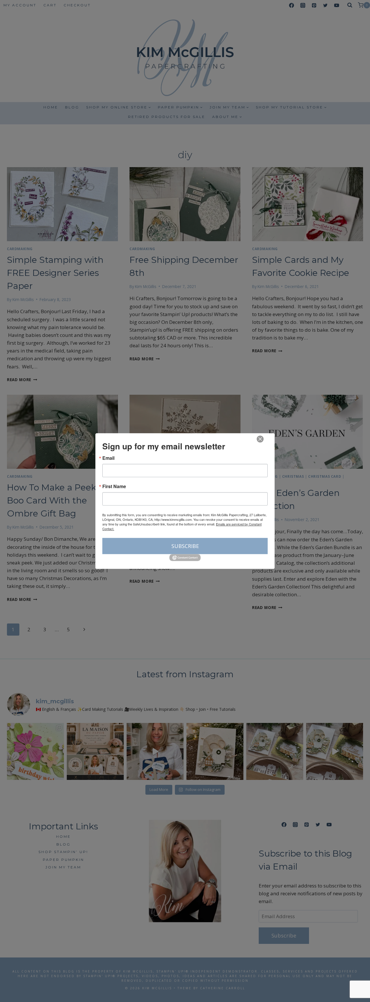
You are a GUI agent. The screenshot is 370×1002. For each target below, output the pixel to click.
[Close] (260, 439)
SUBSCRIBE (185, 545)
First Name (114, 486)
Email (108, 458)
